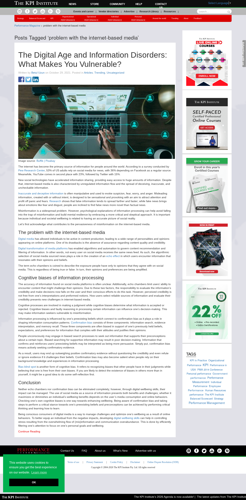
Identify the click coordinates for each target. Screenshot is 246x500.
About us (100, 450)
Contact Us (67, 450)
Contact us (161, 6)
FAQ (84, 450)
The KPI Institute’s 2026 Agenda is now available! (158, 496)
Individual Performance (207, 384)
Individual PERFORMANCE (115, 18)
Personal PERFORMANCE (138, 18)
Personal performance (199, 373)
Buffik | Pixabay (46, 160)
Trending (174, 18)
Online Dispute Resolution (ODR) (163, 462)
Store (94, 4)
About (186, 18)
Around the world (159, 18)
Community (117, 4)
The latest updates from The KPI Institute (216, 496)
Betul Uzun (38, 72)
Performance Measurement (207, 380)
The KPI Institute (214, 394)
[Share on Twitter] (28, 80)
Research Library (149, 11)
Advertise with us (145, 450)
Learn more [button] (39, 472)
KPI (52, 18)
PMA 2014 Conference (210, 369)
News (72, 4)
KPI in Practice (198, 360)
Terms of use (73, 462)
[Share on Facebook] (21, 80)
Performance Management (207, 402)
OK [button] (34, 482)
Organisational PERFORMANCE (68, 18)
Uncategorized (115, 72)
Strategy (20, 18)
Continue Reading (29, 431)
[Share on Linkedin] (35, 80)
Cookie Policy (116, 462)
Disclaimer (135, 462)
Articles (88, 72)
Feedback (198, 18)
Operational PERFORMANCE (91, 18)
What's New (120, 450)
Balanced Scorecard (37, 18)
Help (138, 4)
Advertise (129, 11)
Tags (191, 354)
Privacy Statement (94, 462)
